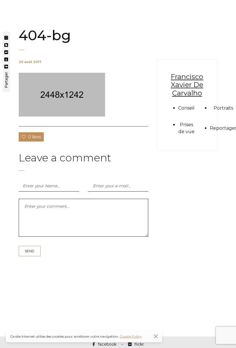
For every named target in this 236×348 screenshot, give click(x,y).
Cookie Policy (131, 336)
